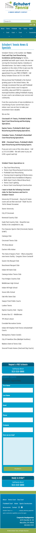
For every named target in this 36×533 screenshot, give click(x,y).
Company (6, 425)
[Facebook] (21, 507)
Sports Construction (25, 503)
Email (5, 405)
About (2, 28)
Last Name (7, 395)
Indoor (25, 28)
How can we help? (9, 435)
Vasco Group (16, 510)
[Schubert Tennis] (18, 12)
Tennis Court (8, 29)
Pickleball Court (14, 29)
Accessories (7, 507)
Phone (5, 415)
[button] (31, 25)
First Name (7, 385)
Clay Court (20, 29)
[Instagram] (19, 507)
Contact (14, 507)
